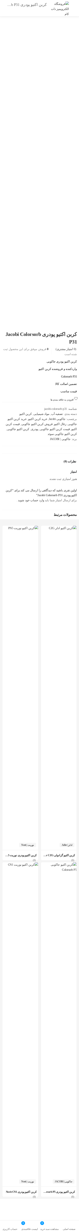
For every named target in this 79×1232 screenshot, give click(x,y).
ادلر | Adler (67, 845)
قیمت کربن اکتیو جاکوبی (55, 429)
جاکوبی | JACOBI (60, 439)
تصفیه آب (57, 414)
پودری (34, 429)
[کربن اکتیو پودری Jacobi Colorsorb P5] (59, 864)
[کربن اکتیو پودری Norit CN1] (20, 864)
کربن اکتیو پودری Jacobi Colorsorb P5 (54, 1191)
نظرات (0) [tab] (70, 461)
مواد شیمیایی (41, 414)
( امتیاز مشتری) (66, 349)
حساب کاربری (10, 1229)
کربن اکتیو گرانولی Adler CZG (58, 855)
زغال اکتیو (60, 424)
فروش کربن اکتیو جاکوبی (37, 424)
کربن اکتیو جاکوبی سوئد (62, 434)
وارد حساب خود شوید (30, 500)
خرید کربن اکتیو (37, 419)
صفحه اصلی (69, 1229)
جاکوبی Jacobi (57, 419)
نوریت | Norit (27, 845)
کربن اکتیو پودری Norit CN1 (21, 1191)
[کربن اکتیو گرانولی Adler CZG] (59, 528)
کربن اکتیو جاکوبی (18, 429)
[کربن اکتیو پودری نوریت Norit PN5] (20, 528)
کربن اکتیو (25, 414)
